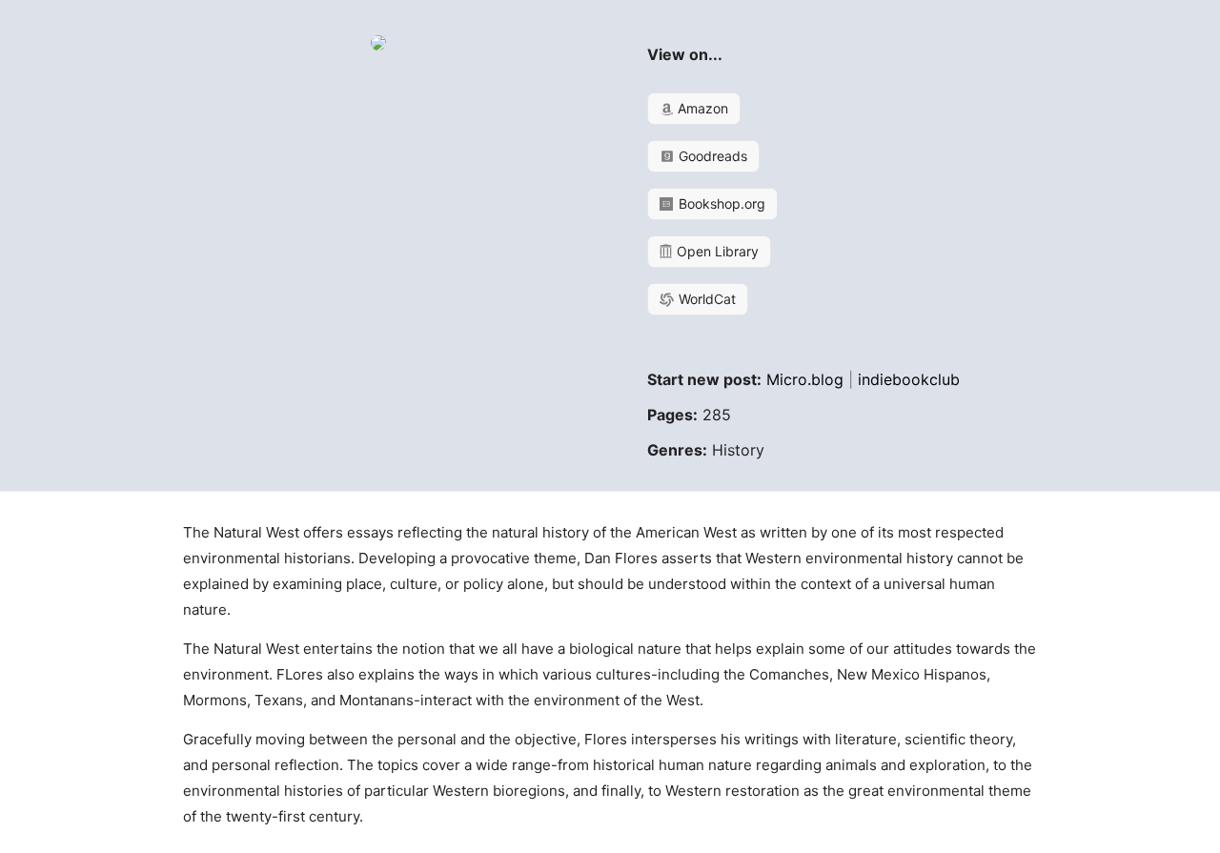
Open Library (716, 251)
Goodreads (711, 156)
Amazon (701, 108)
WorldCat (705, 299)
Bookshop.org (720, 203)
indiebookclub (909, 379)
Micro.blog (805, 379)
